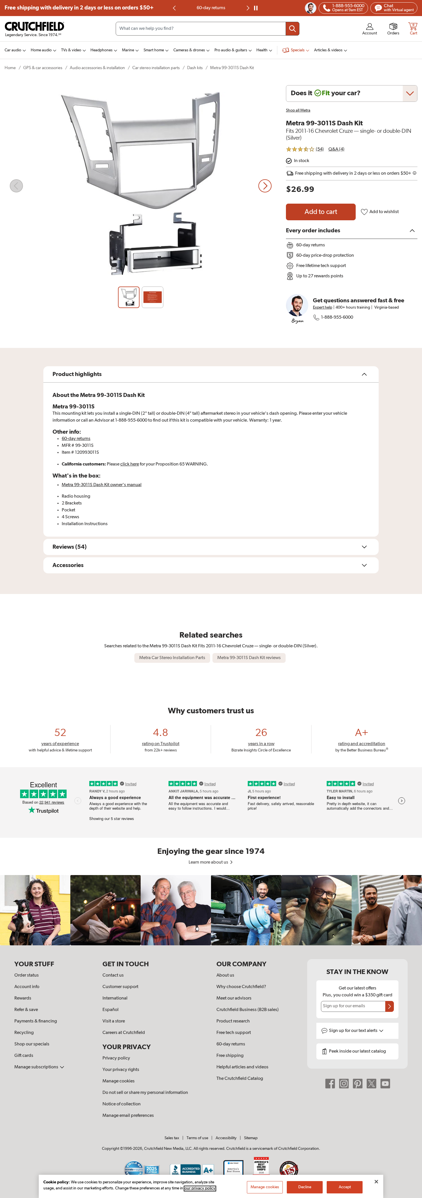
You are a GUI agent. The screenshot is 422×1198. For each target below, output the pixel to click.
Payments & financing (35, 1021)
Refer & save (26, 1010)
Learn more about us (209, 862)
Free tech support (233, 1033)
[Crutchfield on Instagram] (344, 1083)
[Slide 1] (129, 297)
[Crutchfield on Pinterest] (357, 1083)
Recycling (24, 1033)
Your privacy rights (120, 1070)
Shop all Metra (298, 110)
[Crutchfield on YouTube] (385, 1083)
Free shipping (79, 8)
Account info (26, 987)
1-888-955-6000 (337, 317)
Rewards (22, 998)
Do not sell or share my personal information (145, 1092)
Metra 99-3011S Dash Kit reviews (249, 658)
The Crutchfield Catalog (239, 1078)
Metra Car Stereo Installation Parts (172, 658)
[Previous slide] (174, 8)
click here (129, 464)
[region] (211, 910)
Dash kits (195, 68)
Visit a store (113, 1021)
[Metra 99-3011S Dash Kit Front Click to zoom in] (141, 186)
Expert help (322, 307)
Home (10, 68)
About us (225, 975)
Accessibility (226, 1138)
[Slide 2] (152, 297)
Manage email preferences (128, 1115)
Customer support (120, 987)
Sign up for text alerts (353, 1030)
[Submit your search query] (292, 29)
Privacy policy (116, 1058)
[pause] (256, 8)
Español (110, 1010)
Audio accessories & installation (97, 68)
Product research (233, 1021)
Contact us (113, 975)
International (114, 998)
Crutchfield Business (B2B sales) (247, 1010)
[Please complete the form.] (389, 1006)
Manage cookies (118, 1081)
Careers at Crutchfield (123, 1033)
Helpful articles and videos (242, 1067)
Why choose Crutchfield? (241, 987)
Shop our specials (31, 1044)
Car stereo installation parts (156, 68)
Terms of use (197, 1138)
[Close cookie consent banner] (376, 1181)
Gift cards (23, 1055)
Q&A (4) (336, 149)
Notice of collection (121, 1104)
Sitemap (251, 1138)
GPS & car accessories (42, 68)
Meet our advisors (233, 998)
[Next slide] (265, 185)
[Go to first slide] (247, 8)
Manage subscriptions (36, 1067)
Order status (26, 975)
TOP (410, 1194)
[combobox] (207, 29)
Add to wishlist (384, 212)
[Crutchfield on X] (371, 1083)
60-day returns (211, 8)
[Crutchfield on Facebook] (330, 1083)
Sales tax (171, 1138)
